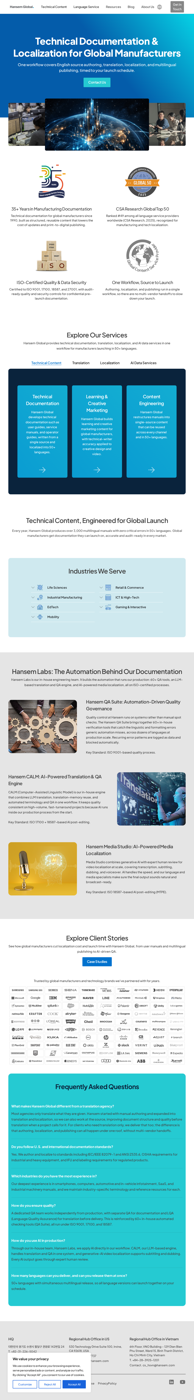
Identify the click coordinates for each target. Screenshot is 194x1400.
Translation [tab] (80, 363)
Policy (107, 1383)
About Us (147, 7)
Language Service (86, 7)
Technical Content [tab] (46, 363)
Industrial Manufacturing (64, 597)
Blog (131, 7)
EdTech (52, 607)
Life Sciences (57, 587)
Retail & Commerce (130, 587)
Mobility (53, 617)
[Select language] (159, 7)
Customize (25, 1384)
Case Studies (97, 961)
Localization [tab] (110, 363)
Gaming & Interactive (131, 607)
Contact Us (97, 82)
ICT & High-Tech (127, 597)
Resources (113, 7)
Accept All (74, 1384)
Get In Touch (177, 6)
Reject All (50, 1384)
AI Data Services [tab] (143, 363)
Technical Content (54, 7)
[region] (49, 1372)
